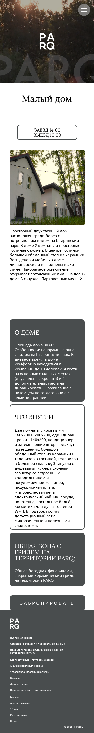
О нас (13, 721)
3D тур (14, 709)
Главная (14, 697)
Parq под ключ (18, 715)
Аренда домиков (20, 703)
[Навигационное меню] (84, 10)
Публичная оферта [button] (21, 637)
